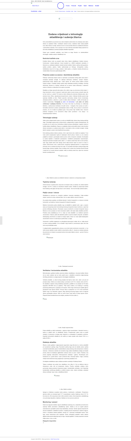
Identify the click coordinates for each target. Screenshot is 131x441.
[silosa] (65, 24)
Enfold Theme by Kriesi (55, 439)
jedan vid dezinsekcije (68, 102)
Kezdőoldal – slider (36, 11)
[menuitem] (60, 5)
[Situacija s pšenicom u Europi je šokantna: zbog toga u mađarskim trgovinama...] (1, 220)
